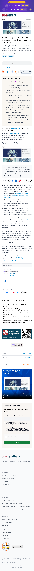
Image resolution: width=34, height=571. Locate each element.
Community (5, 525)
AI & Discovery (6, 484)
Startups (4, 56)
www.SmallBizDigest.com (20, 258)
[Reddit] (3, 72)
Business (11, 56)
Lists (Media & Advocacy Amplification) (12, 503)
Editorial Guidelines (7, 538)
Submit (17, 442)
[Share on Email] (27, 180)
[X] (15, 567)
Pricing (3, 512)
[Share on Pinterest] (19, 180)
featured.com (11, 281)
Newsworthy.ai (15, 128)
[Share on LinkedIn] (16, 180)
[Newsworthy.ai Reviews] (6, 546)
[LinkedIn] (7, 72)
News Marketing (6, 481)
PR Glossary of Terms (7, 522)
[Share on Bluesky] (23, 180)
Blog (3, 490)
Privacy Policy (5, 535)
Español (9, 67)
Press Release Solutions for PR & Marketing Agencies (16, 506)
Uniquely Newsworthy (8, 478)
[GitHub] (11, 72)
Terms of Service (6, 532)
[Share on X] (9, 180)
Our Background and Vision (9, 475)
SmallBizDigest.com (14, 133)
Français (4, 67)
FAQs (3, 487)
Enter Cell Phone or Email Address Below (15, 416)
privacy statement (6, 562)
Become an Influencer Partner (10, 519)
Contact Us (5, 493)
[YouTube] (18, 567)
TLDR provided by (8, 82)
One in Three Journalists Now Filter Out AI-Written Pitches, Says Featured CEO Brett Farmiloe (16, 305)
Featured (25, 220)
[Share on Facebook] (12, 180)
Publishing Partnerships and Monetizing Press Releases (16, 509)
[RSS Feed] (15, 72)
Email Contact (13, 276)
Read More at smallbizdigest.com (11, 261)
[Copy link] (30, 180)
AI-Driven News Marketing (9, 500)
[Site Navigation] (30, 15)
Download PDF (27, 72)
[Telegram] (21, 567)
